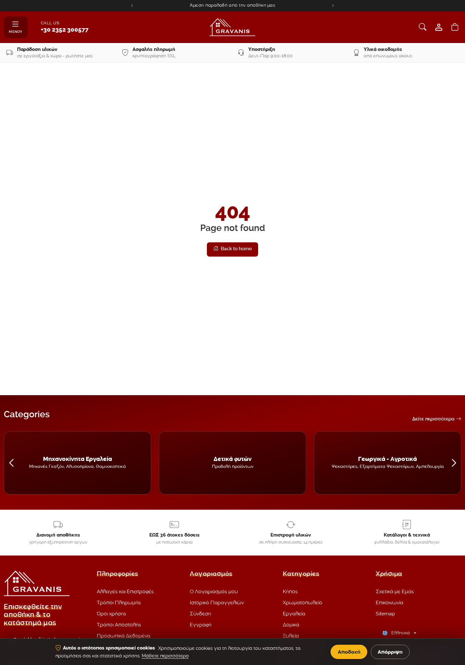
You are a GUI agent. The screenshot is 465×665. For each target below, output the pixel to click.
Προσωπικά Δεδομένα (123, 636)
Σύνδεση (200, 614)
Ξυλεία (291, 636)
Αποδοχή (349, 652)
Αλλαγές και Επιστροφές (125, 591)
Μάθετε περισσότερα (165, 656)
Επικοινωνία (389, 603)
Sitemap (385, 614)
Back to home (236, 249)
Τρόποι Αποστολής (119, 625)
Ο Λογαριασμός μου (214, 591)
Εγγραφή (200, 625)
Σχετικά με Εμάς (395, 591)
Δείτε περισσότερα (433, 419)
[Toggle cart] (455, 27)
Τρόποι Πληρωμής (119, 603)
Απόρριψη (390, 652)
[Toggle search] (422, 27)
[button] (11, 463)
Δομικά (291, 625)
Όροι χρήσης (111, 614)
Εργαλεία (294, 614)
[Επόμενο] (333, 5)
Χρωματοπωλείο (302, 603)
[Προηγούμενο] (132, 5)
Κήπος (290, 591)
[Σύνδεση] (438, 27)
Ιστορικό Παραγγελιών (217, 603)
